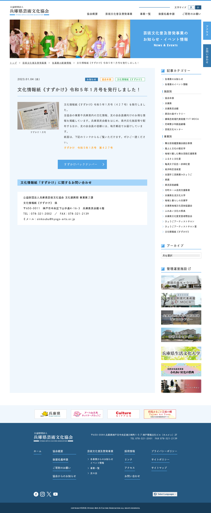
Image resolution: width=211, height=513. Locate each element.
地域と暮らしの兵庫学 (176, 200)
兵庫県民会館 (172, 108)
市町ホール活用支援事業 (177, 190)
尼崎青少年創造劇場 (175, 124)
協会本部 (107, 79)
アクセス (207, 30)
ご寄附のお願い (191, 14)
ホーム (37, 451)
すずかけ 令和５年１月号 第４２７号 (88, 147)
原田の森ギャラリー (175, 114)
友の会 (93, 473)
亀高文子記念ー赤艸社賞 (177, 164)
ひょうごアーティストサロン (179, 221)
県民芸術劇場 (172, 185)
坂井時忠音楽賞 (173, 169)
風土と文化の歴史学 (175, 148)
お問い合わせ (207, 55)
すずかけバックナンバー (81, 164)
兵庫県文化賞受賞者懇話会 (178, 216)
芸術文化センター (174, 129)
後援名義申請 (166, 14)
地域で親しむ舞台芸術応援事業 (181, 153)
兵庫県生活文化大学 (175, 195)
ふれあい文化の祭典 (175, 211)
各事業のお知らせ (174, 79)
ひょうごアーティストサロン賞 (181, 226)
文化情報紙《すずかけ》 (130, 79)
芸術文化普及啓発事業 (119, 14)
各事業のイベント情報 (176, 84)
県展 (167, 180)
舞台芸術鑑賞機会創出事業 (178, 143)
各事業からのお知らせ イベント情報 (101, 461)
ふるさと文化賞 (173, 159)
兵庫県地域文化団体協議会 (178, 206)
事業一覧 (145, 14)
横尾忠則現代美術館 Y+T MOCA (182, 119)
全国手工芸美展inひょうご (178, 174)
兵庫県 (168, 103)
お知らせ (91, 79)
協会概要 (92, 14)
